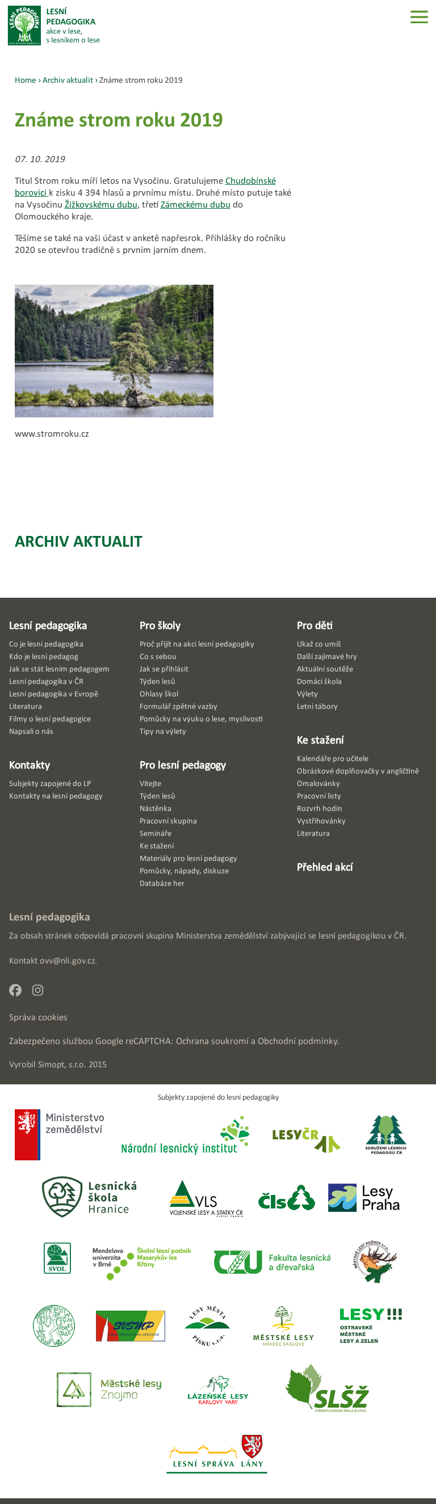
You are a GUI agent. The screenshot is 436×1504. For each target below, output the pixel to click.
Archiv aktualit (78, 540)
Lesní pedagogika (48, 625)
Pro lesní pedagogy (183, 764)
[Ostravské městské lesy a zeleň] (371, 1327)
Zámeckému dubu (195, 204)
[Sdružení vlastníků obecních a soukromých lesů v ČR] (56, 1263)
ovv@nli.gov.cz (67, 960)
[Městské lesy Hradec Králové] (283, 1327)
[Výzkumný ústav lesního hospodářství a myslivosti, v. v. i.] (54, 1327)
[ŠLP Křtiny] (141, 1263)
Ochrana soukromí (212, 1041)
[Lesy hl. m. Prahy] (364, 1199)
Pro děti (315, 625)
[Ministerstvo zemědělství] (59, 1135)
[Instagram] (42, 993)
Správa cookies (38, 1017)
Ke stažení (320, 739)
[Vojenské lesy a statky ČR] (205, 1198)
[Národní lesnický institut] (183, 1136)
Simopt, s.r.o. (62, 1064)
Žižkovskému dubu (101, 204)
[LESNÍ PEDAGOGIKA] (54, 25)
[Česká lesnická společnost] (286, 1198)
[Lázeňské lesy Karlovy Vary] (218, 1391)
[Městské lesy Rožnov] (374, 1263)
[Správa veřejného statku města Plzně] (130, 1327)
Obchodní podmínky (297, 1041)
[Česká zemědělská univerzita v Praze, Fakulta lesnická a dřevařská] (271, 1263)
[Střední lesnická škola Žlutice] (327, 1391)
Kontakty (29, 764)
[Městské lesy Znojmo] (109, 1391)
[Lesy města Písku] (207, 1327)
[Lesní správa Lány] (218, 1455)
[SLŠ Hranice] (89, 1199)
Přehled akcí (325, 866)
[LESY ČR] (305, 1136)
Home (25, 79)
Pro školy (160, 625)
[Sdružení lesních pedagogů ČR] (390, 1136)
